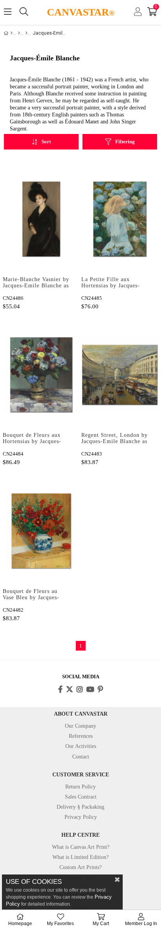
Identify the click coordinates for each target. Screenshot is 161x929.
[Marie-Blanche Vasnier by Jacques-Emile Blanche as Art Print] (41, 218)
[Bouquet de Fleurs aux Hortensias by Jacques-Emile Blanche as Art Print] (41, 375)
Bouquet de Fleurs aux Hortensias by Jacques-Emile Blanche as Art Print (32, 438)
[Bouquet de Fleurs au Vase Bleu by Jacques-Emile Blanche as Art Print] (41, 530)
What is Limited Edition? (80, 857)
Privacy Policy (80, 817)
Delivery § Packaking (80, 807)
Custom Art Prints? (80, 867)
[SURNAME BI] (26, 33)
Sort (46, 141)
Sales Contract (81, 797)
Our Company (80, 726)
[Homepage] (12, 33)
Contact (80, 757)
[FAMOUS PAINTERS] (19, 33)
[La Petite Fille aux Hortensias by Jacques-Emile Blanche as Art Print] (119, 218)
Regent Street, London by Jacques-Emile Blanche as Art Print (114, 438)
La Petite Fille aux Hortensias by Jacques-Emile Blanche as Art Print (110, 283)
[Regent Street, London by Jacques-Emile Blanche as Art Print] (119, 375)
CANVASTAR (80, 12)
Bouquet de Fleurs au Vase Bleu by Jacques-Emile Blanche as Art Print (31, 595)
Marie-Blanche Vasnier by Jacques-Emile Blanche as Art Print (36, 283)
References (81, 736)
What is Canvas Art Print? (80, 847)
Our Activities (80, 746)
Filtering (125, 141)
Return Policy (80, 787)
